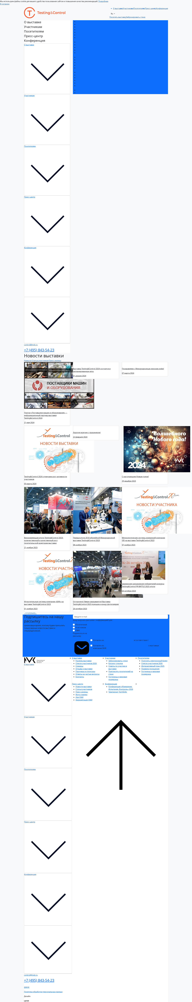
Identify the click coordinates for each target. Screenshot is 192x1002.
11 (26, 613)
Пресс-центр (29, 197)
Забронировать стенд (86, 42)
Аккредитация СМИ (84, 85)
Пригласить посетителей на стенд (91, 50)
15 (34, 613)
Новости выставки (84, 72)
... (24, 613)
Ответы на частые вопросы (88, 35)
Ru (112, 13)
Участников (81, 627)
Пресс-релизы (82, 77)
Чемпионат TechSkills (85, 93)
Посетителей (81, 624)
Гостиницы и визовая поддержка (90, 52)
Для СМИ (80, 83)
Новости (27, 360)
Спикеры (80, 27)
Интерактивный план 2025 (87, 62)
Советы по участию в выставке (89, 47)
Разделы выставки (84, 21)
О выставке (29, 45)
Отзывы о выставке (84, 29)
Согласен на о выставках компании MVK (126, 646)
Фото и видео (82, 80)
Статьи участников (84, 75)
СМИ (78, 630)
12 (28, 613)
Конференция (30, 247)
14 (32, 613)
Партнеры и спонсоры (86, 32)
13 (30, 613)
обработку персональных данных (118, 640)
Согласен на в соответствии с (126, 641)
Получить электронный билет (89, 57)
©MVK (26, 987)
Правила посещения (85, 65)
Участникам (29, 95)
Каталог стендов (83, 44)
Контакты (80, 37)
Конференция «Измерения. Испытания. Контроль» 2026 (100, 90)
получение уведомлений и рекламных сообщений (126, 645)
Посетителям (30, 146)
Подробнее (103, 1)
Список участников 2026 (87, 24)
